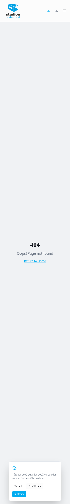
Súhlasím (19, 494)
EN (56, 10)
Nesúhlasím (35, 486)
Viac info (19, 486)
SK (48, 10)
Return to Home (35, 261)
